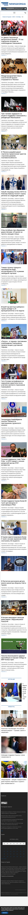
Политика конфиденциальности (20, 889)
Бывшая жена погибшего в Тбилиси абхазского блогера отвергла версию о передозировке (13, 812)
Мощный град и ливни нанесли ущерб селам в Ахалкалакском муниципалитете (11, 816)
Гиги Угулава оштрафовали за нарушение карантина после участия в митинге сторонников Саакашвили (13, 384)
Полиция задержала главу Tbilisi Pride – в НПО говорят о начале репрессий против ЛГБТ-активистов (13, 462)
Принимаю (5, 912)
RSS (2, 830)
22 (17, 854)
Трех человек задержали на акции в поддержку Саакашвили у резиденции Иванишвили (13, 115)
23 (20, 854)
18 (4, 854)
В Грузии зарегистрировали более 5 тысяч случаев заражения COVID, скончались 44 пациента (14, 539)
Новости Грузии (5, 892)
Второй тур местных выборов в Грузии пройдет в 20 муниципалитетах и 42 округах (12, 309)
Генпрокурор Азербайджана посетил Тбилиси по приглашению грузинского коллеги (11, 422)
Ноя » (5, 858)
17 (23, 851)
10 (23, 848)
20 (10, 854)
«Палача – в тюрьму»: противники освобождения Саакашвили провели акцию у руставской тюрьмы (14, 344)
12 (7, 851)
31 (23, 856)
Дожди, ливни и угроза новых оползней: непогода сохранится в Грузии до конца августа (12, 824)
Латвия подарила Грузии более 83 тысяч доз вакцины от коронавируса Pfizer (14, 503)
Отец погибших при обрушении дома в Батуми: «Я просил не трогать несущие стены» (13, 232)
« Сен (2, 858)
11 (4, 851)
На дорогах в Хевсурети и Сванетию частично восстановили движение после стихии (11, 827)
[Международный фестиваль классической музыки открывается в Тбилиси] (14, 66)
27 (10, 856)
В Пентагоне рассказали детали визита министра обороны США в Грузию (13, 583)
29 (17, 856)
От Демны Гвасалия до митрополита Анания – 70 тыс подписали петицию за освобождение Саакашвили (12, 40)
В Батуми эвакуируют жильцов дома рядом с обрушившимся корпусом (12, 619)
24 (23, 854)
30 (20, 856)
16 (20, 851)
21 (13, 854)
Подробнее (6, 55)
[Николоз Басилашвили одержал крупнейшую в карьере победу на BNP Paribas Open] (14, 645)
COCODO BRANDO (14, 894)
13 (10, 851)
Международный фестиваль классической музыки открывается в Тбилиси (11, 78)
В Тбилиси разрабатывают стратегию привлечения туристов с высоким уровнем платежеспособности (13, 155)
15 (17, 851)
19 (7, 854)
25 (4, 856)
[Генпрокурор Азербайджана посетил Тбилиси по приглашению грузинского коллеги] (14, 409)
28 (13, 856)
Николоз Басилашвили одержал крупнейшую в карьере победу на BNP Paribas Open (13, 658)
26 (7, 856)
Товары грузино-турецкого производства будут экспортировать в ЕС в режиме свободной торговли (12, 270)
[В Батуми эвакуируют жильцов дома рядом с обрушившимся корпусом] (14, 607)
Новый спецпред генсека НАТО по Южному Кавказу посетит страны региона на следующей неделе (13, 194)
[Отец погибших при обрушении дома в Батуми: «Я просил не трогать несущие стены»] (14, 220)
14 (13, 851)
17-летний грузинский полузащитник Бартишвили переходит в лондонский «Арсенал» (12, 820)
